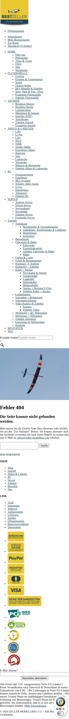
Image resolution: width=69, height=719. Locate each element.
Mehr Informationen (35, 705)
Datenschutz (14, 527)
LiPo (18, 131)
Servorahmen (22, 208)
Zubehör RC (22, 196)
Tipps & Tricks (23, 61)
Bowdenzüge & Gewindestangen (40, 226)
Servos (11, 480)
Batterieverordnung (18, 524)
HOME (12, 51)
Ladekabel (28, 279)
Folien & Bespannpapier (28, 260)
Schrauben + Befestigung (29, 297)
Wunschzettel (15, 36)
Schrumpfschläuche (25, 300)
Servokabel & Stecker (35, 273)
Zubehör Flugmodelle (27, 97)
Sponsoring (21, 70)
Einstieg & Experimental (28, 79)
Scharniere (28, 236)
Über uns (20, 54)
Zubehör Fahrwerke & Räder (38, 251)
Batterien (20, 153)
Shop (10, 467)
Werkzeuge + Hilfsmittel (28, 316)
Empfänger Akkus (25, 150)
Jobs (17, 67)
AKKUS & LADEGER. (21, 128)
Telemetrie (21, 193)
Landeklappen (22, 294)
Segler (18, 82)
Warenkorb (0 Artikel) (20, 46)
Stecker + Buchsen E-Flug (37, 288)
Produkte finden (8, 337)
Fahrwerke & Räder (26, 242)
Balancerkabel (30, 285)
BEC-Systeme (22, 180)
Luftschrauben (23, 110)
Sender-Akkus (23, 147)
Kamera (27, 306)
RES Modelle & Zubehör (29, 88)
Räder (26, 254)
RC (9, 171)
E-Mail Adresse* (9, 670)
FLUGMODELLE (18, 73)
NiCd (18, 140)
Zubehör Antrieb (24, 122)
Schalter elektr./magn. (27, 183)
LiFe (18, 137)
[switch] (60, 713)
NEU (10, 331)
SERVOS (13, 199)
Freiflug (19, 76)
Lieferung (13, 515)
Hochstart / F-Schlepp (27, 263)
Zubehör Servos (24, 214)
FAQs (18, 64)
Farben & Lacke (24, 257)
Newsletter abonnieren (34, 678)
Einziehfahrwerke (32, 248)
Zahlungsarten (15, 511)
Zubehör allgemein (25, 319)
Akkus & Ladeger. (18, 474)
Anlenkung (21, 223)
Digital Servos (23, 205)
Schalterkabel (30, 276)
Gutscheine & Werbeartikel (30, 322)
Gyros (18, 187)
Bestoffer (13, 486)
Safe (17, 156)
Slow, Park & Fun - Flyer (29, 91)
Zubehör (12, 220)
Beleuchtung (22, 239)
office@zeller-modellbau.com (33, 437)
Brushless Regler (24, 107)
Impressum (14, 505)
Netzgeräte (21, 162)
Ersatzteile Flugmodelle (28, 94)
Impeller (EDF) (23, 116)
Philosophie (21, 57)
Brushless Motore (24, 104)
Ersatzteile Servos (25, 217)
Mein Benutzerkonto (19, 39)
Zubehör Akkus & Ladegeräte (31, 168)
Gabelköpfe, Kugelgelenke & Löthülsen (44, 230)
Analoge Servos (23, 202)
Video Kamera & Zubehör (29, 303)
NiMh (18, 143)
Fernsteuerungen (24, 174)
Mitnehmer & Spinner (27, 113)
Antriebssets (21, 119)
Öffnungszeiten (16, 31)
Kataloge (20, 325)
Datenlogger (22, 190)
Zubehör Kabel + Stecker (36, 291)
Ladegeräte (21, 159)
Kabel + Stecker (24, 269)
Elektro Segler (23, 85)
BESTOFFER (15, 328)
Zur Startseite (10, 454)
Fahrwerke (28, 245)
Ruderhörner (30, 233)
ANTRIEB (13, 100)
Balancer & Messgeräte (27, 165)
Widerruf (12, 508)
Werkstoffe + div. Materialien (31, 312)
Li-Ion (18, 134)
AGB (10, 502)
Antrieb (12, 471)
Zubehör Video (31, 309)
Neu (10, 489)
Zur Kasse (13, 42)
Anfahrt (12, 518)
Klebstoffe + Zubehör (27, 266)
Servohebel (21, 211)
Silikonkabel (30, 282)
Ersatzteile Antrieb (25, 125)
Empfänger (21, 177)
